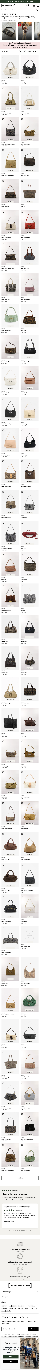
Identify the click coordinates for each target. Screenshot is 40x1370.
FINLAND (20, 1308)
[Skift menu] (38, 6)
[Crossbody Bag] (30, 813)
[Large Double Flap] (10, 471)
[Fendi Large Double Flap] (10, 253)
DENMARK (15, 1306)
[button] (13, 1230)
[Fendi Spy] (10, 67)
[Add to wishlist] (3, 57)
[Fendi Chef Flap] (10, 191)
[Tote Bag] (30, 595)
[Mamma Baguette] (30, 409)
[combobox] (20, 10)
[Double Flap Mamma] (30, 471)
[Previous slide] (10, 1230)
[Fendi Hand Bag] (30, 98)
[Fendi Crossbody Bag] (10, 813)
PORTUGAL (34, 1308)
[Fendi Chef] (30, 315)
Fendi (3, 80)
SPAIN (3, 1311)
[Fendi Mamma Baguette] (10, 160)
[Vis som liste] (24, 51)
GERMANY (4, 1308)
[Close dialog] (37, 1339)
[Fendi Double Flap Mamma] (10, 129)
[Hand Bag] (30, 533)
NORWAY (28, 1306)
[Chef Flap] (10, 564)
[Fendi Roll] (30, 191)
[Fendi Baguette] (10, 1031)
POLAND (8, 1311)
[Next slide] (30, 1230)
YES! (10, 1356)
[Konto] (30, 6)
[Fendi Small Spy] (10, 844)
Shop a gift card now (20, 47)
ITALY (33, 1306)
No (11, 1361)
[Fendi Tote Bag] (10, 1062)
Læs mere (14, 20)
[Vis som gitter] (20, 51)
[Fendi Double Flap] (30, 129)
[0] (27, 6)
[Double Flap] (30, 751)
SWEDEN (21, 1306)
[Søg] (37, 10)
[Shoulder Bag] (30, 440)
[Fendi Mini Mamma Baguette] (10, 1000)
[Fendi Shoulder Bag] (10, 98)
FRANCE (27, 1308)
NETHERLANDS (13, 1308)
